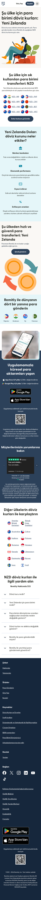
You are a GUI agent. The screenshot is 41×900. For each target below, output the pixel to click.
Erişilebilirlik (7, 814)
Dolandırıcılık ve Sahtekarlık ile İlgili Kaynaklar (20, 723)
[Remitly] (3, 4)
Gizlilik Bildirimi (8, 794)
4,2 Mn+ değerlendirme (21, 380)
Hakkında (6, 668)
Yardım (5, 757)
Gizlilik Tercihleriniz (10, 799)
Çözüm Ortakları (9, 728)
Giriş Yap (19, 4)
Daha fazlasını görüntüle (20, 119)
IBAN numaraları (9, 733)
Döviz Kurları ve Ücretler (12, 712)
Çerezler (6, 819)
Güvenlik (6, 809)
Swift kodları (7, 717)
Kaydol (30, 4)
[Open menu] (37, 4)
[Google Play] (20, 391)
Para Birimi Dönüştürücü (12, 738)
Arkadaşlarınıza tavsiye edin (13, 743)
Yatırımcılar (7, 673)
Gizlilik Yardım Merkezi (11, 804)
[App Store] (20, 400)
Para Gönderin (8, 688)
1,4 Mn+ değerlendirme (22, 384)
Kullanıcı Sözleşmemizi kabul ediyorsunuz (18, 789)
